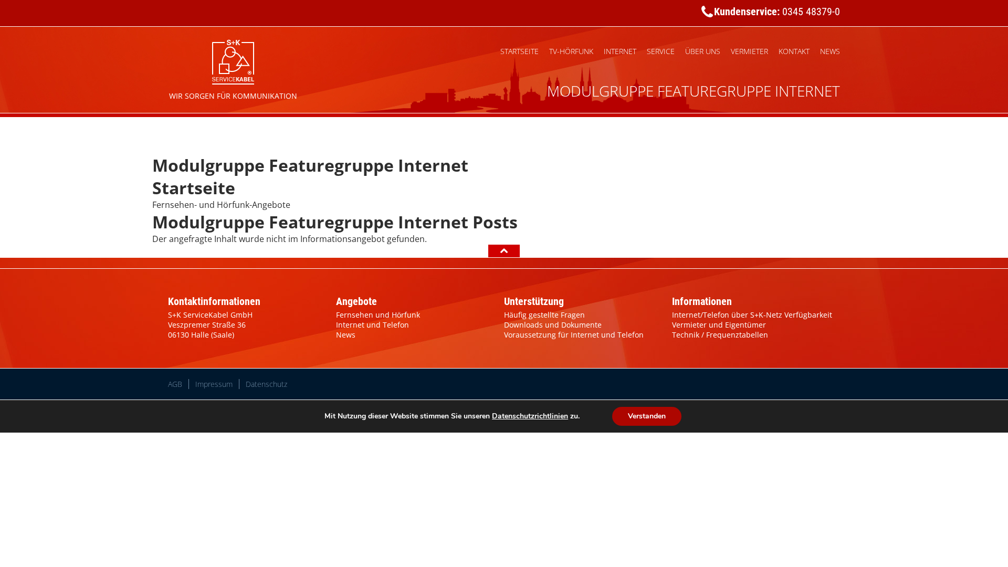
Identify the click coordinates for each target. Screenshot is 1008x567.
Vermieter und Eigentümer (719, 325)
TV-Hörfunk (571, 51)
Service (661, 51)
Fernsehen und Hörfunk (378, 315)
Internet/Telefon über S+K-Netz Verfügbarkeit (752, 315)
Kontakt (794, 51)
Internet (620, 51)
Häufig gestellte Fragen (544, 315)
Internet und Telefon (372, 325)
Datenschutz (266, 384)
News (830, 51)
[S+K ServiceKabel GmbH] (233, 60)
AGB (175, 384)
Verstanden (647, 416)
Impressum (214, 384)
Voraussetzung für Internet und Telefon (574, 335)
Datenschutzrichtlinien (530, 416)
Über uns (702, 51)
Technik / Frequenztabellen (720, 335)
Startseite (519, 51)
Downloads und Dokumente (553, 325)
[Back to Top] (504, 251)
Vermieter (749, 51)
